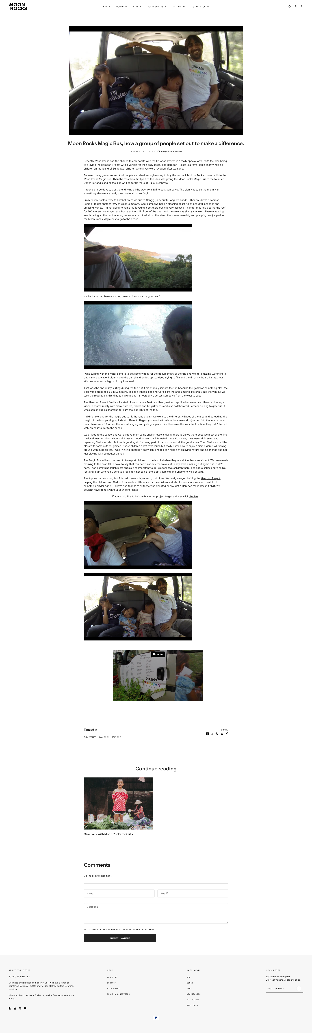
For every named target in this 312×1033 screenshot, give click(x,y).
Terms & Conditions (118, 994)
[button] (227, 733)
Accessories (194, 994)
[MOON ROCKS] (18, 6)
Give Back (192, 1005)
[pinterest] (20, 1008)
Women (190, 983)
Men (188, 977)
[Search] (289, 6)
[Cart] (301, 6)
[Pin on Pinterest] (217, 733)
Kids (189, 988)
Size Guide (113, 988)
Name (89, 892)
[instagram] (15, 1008)
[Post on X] (212, 733)
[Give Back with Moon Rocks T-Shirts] (118, 803)
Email (164, 892)
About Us (112, 977)
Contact (111, 983)
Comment (92, 906)
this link (193, 496)
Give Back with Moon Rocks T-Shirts (108, 834)
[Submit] (298, 988)
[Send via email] (222, 733)
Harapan (116, 736)
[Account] (295, 6)
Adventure (90, 736)
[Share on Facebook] (207, 733)
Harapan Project (176, 164)
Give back (103, 736)
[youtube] (25, 1008)
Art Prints (193, 999)
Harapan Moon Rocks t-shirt (198, 485)
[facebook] (10, 1008)
